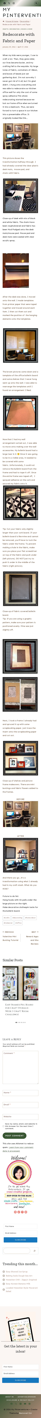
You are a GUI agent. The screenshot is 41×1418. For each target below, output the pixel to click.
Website (7, 1116)
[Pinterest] (29, 1404)
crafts (7, 918)
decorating (17, 918)
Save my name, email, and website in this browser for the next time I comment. (21, 1126)
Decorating (15, 29)
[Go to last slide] (6, 992)
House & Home (26, 29)
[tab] (16, 1022)
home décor (30, 918)
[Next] (35, 992)
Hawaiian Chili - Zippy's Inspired (21, 1280)
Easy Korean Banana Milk (18, 1284)
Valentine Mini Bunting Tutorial (10, 936)
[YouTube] (25, 1404)
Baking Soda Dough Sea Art (19, 1276)
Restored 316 (25, 1413)
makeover (8, 923)
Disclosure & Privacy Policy (20, 1400)
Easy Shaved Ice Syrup (17, 1271)
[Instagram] (14, 3)
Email (7, 1104)
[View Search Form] (36, 3)
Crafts (5, 29)
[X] (9, 3)
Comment (9, 1053)
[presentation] (20, 983)
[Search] (34, 1251)
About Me (9, 1397)
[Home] (3, 21)
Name (7, 1092)
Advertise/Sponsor (27, 1397)
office (18, 923)
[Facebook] (5, 3)
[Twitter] (16, 1404)
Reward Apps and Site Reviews (32, 938)
